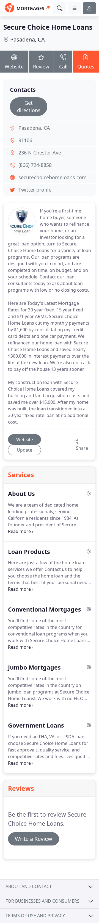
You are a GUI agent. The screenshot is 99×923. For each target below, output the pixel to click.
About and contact (29, 886)
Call (63, 66)
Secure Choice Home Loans (47, 27)
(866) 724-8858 (35, 165)
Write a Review (33, 838)
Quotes (85, 66)
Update (24, 450)
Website (14, 66)
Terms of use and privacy (35, 916)
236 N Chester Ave (39, 152)
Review (41, 66)
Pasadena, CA (27, 39)
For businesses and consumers (42, 901)
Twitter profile (34, 189)
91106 (25, 140)
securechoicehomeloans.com (52, 177)
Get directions (28, 107)
